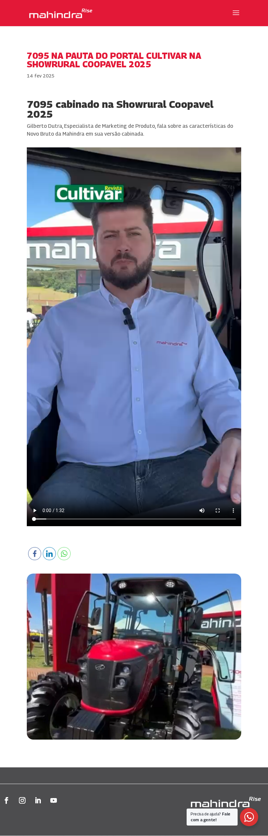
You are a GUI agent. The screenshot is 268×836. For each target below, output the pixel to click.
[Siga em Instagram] (22, 800)
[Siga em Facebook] (6, 800)
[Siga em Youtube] (53, 800)
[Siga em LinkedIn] (37, 800)
